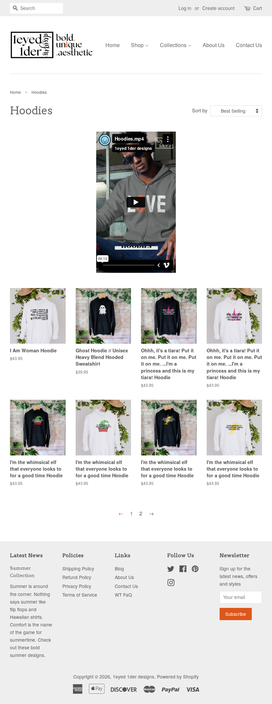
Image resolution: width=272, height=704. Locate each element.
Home (112, 45)
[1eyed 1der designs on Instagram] (170, 583)
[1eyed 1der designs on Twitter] (170, 569)
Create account (218, 8)
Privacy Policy (76, 586)
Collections (174, 45)
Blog (119, 568)
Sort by (199, 110)
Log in (184, 8)
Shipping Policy (78, 568)
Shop (138, 45)
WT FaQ (123, 594)
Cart (257, 8)
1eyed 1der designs (133, 676)
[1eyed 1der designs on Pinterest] (195, 569)
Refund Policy (76, 577)
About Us (214, 45)
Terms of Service (79, 594)
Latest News (26, 555)
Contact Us (249, 45)
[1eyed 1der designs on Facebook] (183, 569)
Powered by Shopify (178, 676)
